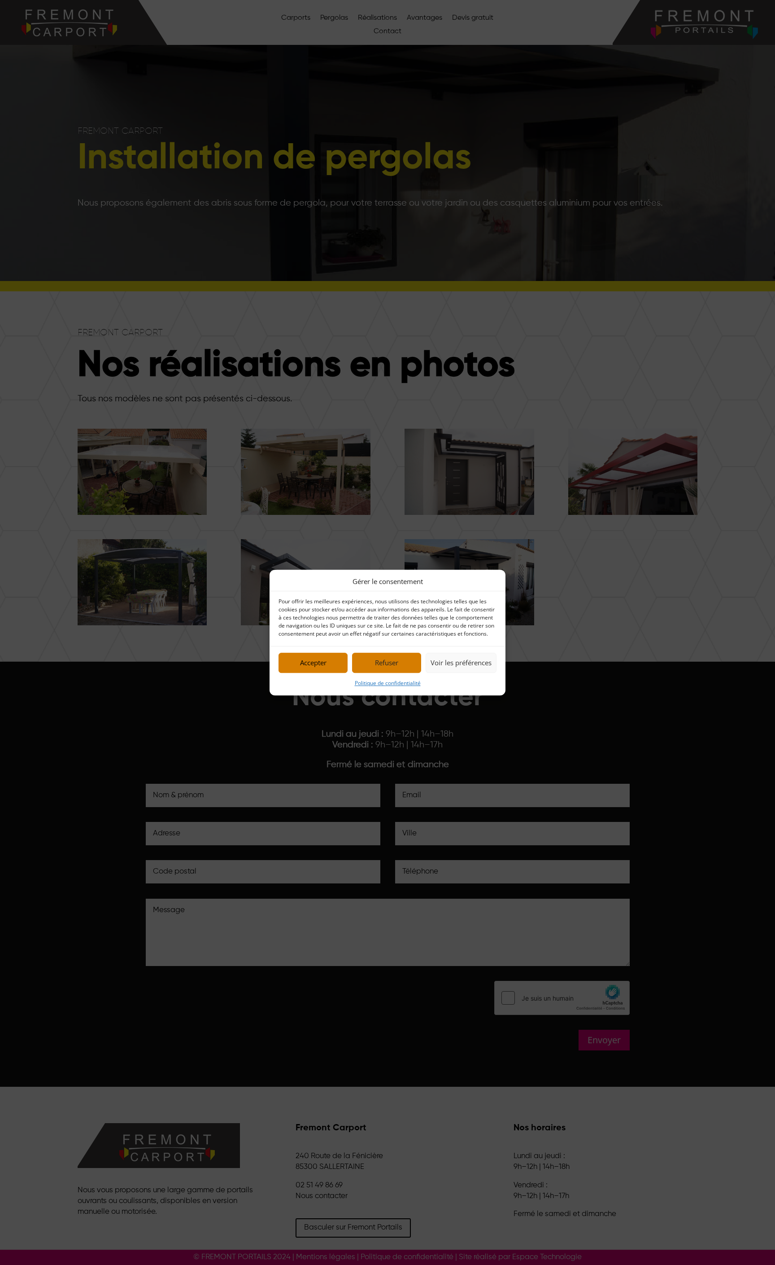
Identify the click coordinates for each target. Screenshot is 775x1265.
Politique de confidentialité (388, 683)
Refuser (386, 663)
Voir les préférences (461, 663)
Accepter (313, 663)
